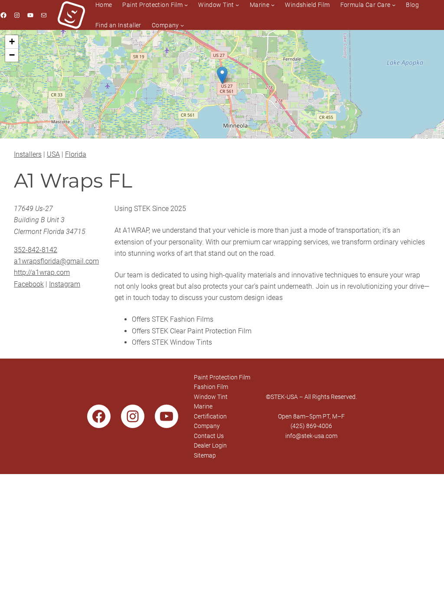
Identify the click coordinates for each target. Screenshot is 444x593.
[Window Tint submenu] (237, 5)
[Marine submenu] (272, 5)
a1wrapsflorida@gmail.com (56, 261)
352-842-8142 (35, 250)
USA (53, 154)
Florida (75, 154)
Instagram (64, 284)
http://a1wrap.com (42, 272)
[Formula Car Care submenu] (393, 5)
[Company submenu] (182, 25)
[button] (222, 75)
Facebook (29, 284)
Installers (28, 154)
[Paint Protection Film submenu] (186, 5)
